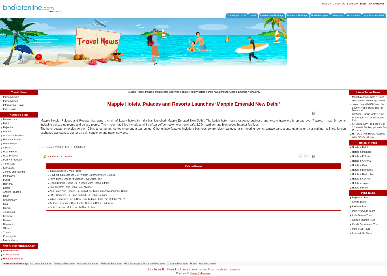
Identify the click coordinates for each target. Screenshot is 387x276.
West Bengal (10, 143)
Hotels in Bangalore (362, 169)
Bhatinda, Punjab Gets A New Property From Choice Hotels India (368, 117)
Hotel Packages (319, 15)
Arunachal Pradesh (13, 135)
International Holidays (272, 15)
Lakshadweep (10, 240)
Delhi (6, 123)
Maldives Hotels (207, 263)
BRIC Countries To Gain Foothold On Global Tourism (78, 195)
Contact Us (339, 3)
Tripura (7, 232)
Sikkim (6, 228)
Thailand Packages (177, 263)
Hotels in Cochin (361, 178)
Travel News (19, 92)
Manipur (7, 220)
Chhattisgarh (10, 200)
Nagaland (8, 224)
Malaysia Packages (64, 263)
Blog (363, 3)
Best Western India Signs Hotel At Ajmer (70, 187)
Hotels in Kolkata (361, 156)
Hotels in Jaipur (360, 183)
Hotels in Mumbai (361, 151)
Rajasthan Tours (361, 197)
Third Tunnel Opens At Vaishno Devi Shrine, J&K (75, 179)
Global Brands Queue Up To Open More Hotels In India (79, 183)
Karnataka (8, 167)
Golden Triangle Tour (363, 219)
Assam (7, 131)
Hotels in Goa (359, 165)
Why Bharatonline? (374, 15)
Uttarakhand (10, 151)
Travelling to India (236, 15)
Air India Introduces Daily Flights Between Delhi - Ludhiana (81, 203)
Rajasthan (8, 127)
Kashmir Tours (360, 206)
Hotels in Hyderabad (363, 174)
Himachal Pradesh (13, 139)
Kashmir (7, 216)
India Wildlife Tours (362, 233)
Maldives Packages (111, 263)
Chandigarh (9, 236)
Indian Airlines (10, 101)
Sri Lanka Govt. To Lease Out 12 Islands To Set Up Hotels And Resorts (369, 126)
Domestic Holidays (297, 15)
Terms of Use (206, 269)
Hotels (253, 15)
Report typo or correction (60, 156)
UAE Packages (132, 263)
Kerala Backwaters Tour (365, 224)
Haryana (8, 183)
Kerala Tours (359, 202)
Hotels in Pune (360, 187)
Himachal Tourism (13, 258)
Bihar (6, 196)
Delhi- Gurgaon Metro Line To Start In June (72, 207)
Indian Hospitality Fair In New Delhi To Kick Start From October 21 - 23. (88, 199)
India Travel (9, 109)
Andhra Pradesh (12, 191)
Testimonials (353, 15)
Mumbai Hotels (11, 250)
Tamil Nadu (9, 163)
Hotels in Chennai (361, 160)
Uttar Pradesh (10, 155)
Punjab (7, 179)
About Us (326, 3)
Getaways (337, 15)
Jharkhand (9, 212)
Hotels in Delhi (360, 147)
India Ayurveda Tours (363, 211)
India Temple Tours (362, 215)
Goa (5, 204)
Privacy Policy (189, 269)
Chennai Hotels (11, 254)
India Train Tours (361, 228)
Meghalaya (9, 175)
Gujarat (7, 208)
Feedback (352, 3)
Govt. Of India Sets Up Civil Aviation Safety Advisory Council (82, 174)
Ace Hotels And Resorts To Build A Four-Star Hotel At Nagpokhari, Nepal (88, 191)
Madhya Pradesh (12, 159)
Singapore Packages (154, 263)
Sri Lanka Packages (41, 263)
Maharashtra (10, 119)
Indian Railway (11, 97)
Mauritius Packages (88, 263)
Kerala (6, 187)
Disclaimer (234, 269)
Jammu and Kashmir (14, 171)
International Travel (13, 105)
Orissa (7, 147)
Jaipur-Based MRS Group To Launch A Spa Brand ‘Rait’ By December (368, 107)
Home (150, 269)
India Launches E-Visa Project (65, 170)
